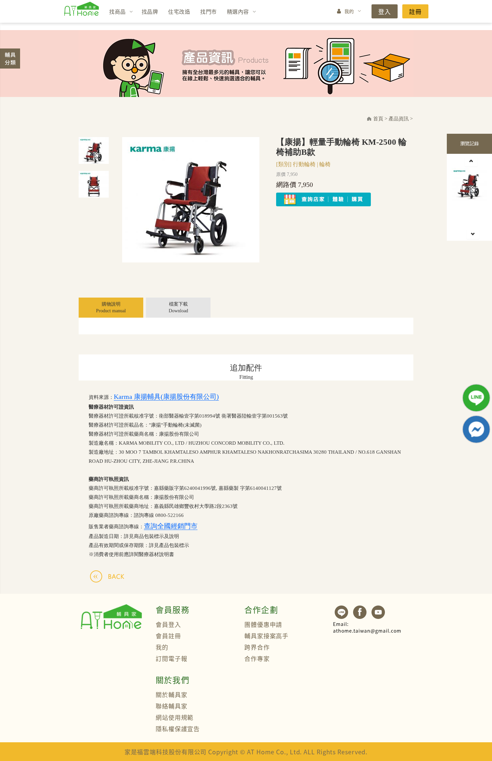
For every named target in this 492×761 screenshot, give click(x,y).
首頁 (378, 118)
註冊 (415, 11)
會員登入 (168, 624)
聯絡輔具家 (171, 705)
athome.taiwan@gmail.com (367, 627)
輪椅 (325, 164)
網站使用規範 (174, 717)
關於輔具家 (171, 694)
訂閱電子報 (171, 658)
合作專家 (257, 658)
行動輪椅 (304, 164)
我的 (349, 11)
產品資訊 (399, 118)
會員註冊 (168, 635)
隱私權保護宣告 (178, 728)
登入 (384, 11)
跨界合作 (257, 647)
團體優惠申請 (263, 624)
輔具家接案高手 (266, 635)
